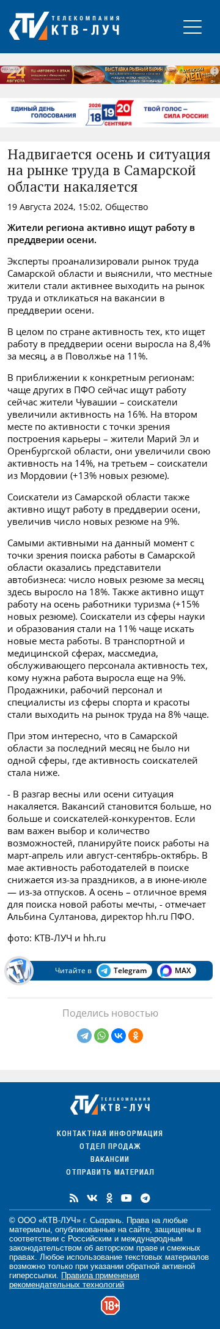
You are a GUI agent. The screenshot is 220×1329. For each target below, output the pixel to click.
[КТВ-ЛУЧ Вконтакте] (92, 1197)
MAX (183, 970)
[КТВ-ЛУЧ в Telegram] (145, 1197)
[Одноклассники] (135, 1035)
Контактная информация (110, 1135)
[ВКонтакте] (118, 1035)
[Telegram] (84, 1035)
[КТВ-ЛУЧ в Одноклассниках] (109, 1197)
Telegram (130, 970)
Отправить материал (110, 1173)
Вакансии (110, 1160)
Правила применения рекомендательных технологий (74, 1280)
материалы (29, 1229)
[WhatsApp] (101, 1035)
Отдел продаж (110, 1147)
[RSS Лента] (74, 1197)
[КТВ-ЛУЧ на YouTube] (126, 1197)
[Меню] (192, 26)
